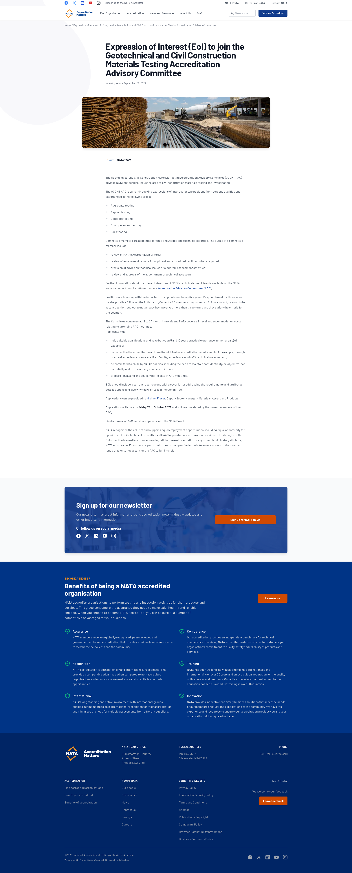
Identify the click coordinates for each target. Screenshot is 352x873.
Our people (129, 787)
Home (68, 25)
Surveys (127, 817)
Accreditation (135, 13)
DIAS (199, 13)
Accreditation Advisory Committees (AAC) (184, 288)
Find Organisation (110, 13)
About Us (185, 13)
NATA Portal (232, 3)
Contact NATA (279, 3)
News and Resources (162, 13)
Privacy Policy (187, 787)
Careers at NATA (255, 3)
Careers (127, 824)
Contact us (129, 809)
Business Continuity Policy (196, 839)
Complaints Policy (190, 824)
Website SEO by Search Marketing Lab (111, 860)
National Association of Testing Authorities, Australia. (104, 854)
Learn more (272, 598)
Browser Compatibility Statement (200, 831)
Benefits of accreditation (81, 802)
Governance (129, 795)
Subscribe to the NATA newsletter (124, 2)
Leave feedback (273, 801)
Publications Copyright (193, 817)
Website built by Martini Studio (79, 860)
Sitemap (184, 809)
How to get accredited (79, 795)
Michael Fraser (156, 398)
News (125, 802)
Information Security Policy (196, 795)
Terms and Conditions (193, 802)
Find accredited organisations (84, 787)
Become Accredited (273, 13)
